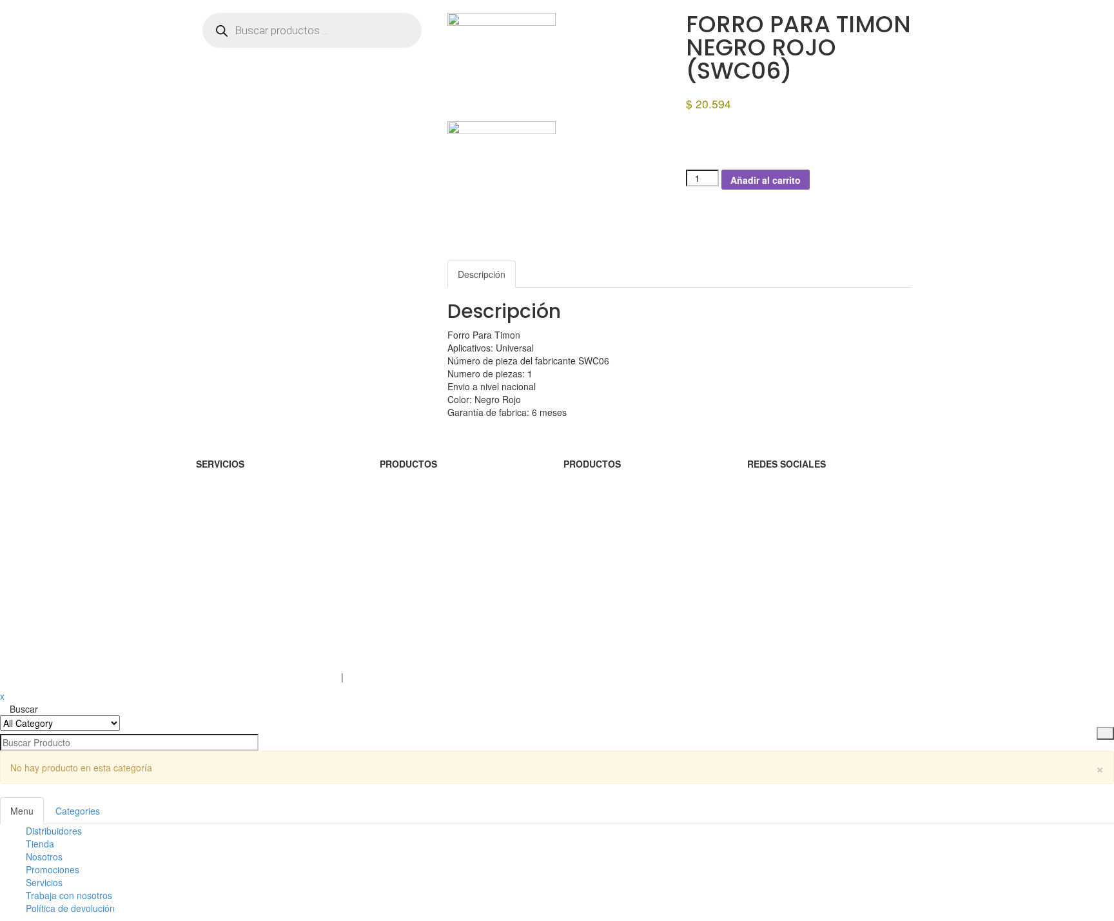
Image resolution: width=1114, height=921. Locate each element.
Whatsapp (767, 573)
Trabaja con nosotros (69, 895)
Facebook (767, 521)
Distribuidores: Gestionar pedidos (264, 521)
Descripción (481, 274)
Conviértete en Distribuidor (250, 496)
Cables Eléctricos (598, 547)
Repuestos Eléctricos (422, 573)
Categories (77, 810)
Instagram (767, 496)
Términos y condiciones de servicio (267, 676)
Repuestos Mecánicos (608, 496)
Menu (22, 810)
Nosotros (214, 599)
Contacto (214, 650)
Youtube (764, 547)
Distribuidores (54, 830)
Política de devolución (70, 908)
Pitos (390, 547)
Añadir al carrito (765, 179)
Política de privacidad (389, 676)
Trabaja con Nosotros (240, 625)
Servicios (44, 882)
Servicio (212, 573)
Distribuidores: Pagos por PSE (257, 547)
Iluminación (403, 496)
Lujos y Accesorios (601, 521)
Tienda (40, 843)
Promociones (52, 869)
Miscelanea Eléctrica (605, 573)
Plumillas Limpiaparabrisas (434, 521)
